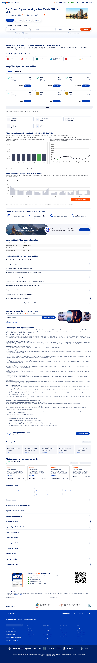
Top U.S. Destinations (11, 634)
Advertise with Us (63, 636)
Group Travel (28, 636)
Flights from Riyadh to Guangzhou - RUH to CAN (45, 494)
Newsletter (62, 638)
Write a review (74, 462)
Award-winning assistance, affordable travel (13, 605)
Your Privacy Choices (11, 640)
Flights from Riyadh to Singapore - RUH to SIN (45, 490)
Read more (9, 452)
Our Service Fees (80, 638)
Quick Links (9, 625)
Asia (17, 38)
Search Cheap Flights (80, 199)
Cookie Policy (79, 630)
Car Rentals (28, 632)
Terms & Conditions (81, 634)
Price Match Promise (81, 632)
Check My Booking (47, 628)
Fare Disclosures (10, 597)
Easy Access (10, 613)
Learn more (27, 232)
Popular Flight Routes (11, 631)
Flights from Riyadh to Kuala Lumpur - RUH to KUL (17, 494)
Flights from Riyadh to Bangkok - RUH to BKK (16, 490)
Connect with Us (68, 613)
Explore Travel (14, 2)
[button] (64, 2)
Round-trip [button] (9, 25)
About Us (62, 628)
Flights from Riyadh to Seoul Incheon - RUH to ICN (75, 490)
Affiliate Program (63, 632)
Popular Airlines (10, 628)
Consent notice (8, 322)
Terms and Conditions (46, 654)
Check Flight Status (83, 433)
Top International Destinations (13, 637)
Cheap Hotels (29, 630)
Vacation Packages (30, 634)
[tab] (10, 20)
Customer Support (47, 630)
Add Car (26, 33)
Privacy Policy (14, 322)
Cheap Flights (29, 628)
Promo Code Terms (54, 597)
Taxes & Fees (79, 636)
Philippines (21, 38)
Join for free (84, 229)
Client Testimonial (63, 634)
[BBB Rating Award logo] (89, 606)
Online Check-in (46, 632)
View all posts (86, 441)
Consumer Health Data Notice (83, 642)
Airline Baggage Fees (47, 634)
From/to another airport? (75, 33)
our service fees (18, 594)
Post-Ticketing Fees (81, 640)
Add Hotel (18, 33)
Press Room (62, 630)
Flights (13, 38)
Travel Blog (45, 638)
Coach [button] (25, 25)
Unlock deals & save (49, 317)
